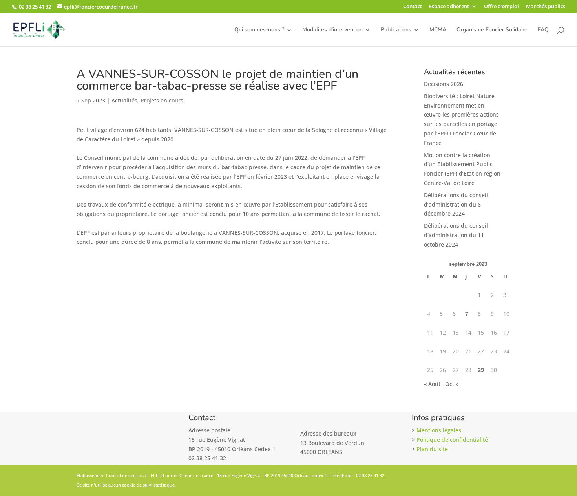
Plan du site (432, 449)
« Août (432, 384)
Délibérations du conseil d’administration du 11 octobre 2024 (456, 235)
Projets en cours (162, 100)
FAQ (543, 30)
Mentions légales (438, 430)
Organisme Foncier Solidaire (492, 30)
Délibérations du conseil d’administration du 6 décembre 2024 (456, 204)
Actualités (124, 100)
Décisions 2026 (443, 84)
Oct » (451, 384)
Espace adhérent (449, 7)
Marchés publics (545, 7)
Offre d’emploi (501, 7)
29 (481, 369)
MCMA (437, 30)
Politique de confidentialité (452, 439)
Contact (412, 7)
